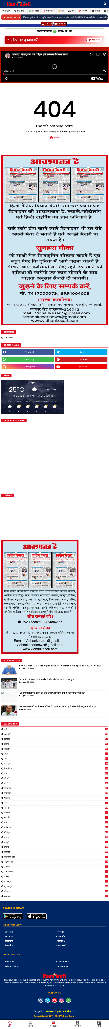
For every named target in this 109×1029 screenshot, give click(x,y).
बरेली (56, 803)
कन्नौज (56, 749)
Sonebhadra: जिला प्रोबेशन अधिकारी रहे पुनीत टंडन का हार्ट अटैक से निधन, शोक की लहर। (57, 706)
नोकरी (97, 11)
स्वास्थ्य (84, 11)
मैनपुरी (55, 842)
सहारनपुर (56, 881)
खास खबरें (61, 945)
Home (56, 137)
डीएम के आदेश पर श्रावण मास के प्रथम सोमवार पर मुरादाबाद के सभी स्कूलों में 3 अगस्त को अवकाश (60, 666)
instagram (30, 366)
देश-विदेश (35, 11)
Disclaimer (62, 966)
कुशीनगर (55, 753)
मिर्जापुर (56, 832)
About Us (9, 961)
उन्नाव (56, 744)
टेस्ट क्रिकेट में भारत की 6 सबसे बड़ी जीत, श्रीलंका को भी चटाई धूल (46, 679)
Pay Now (96, 39)
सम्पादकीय (8, 337)
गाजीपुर (56, 763)
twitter (83, 352)
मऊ (55, 822)
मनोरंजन (49, 11)
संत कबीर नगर (55, 866)
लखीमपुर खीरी (55, 857)
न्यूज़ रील (77, 1026)
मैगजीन (60, 932)
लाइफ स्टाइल (56, 862)
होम (9, 1026)
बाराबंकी (56, 812)
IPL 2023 (9, 936)
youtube (83, 366)
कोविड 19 (61, 941)
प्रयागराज (56, 793)
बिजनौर (55, 817)
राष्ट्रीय (7, 11)
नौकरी (55, 778)
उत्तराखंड (56, 739)
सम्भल (55, 876)
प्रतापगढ (56, 788)
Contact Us (63, 961)
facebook (29, 352)
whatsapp (29, 359)
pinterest (83, 359)
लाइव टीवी (53, 1026)
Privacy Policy (12, 966)
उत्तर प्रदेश (20, 11)
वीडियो (30, 1026)
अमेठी (56, 729)
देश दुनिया (9, 945)
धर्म (72, 11)
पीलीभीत (56, 783)
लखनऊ (56, 852)
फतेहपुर (55, 798)
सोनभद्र (56, 891)
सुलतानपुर (56, 886)
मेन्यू (99, 1026)
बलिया (56, 808)
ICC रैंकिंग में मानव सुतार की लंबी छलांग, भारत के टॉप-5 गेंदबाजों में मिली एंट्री (52, 693)
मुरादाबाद (56, 837)
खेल (62, 11)
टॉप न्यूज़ (9, 932)
